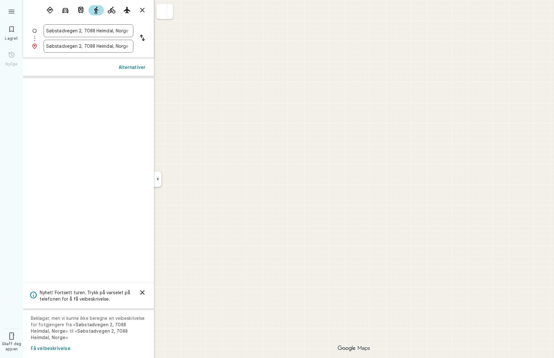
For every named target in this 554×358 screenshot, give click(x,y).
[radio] (50, 10)
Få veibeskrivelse (51, 348)
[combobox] (88, 30)
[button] (161, 11)
